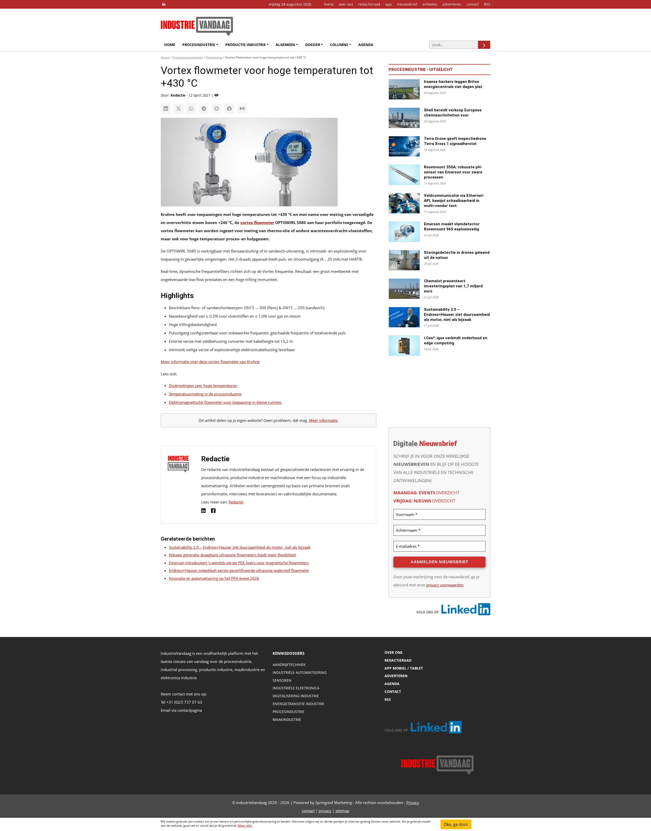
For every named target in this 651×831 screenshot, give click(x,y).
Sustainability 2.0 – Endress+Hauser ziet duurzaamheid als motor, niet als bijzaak (239, 547)
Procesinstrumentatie (187, 57)
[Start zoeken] (484, 45)
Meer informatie (323, 420)
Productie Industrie (245, 44)
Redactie (236, 501)
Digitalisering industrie (296, 695)
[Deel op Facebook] (229, 108)
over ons (346, 4)
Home (169, 44)
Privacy (412, 802)
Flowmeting (214, 57)
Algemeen (285, 44)
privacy (325, 810)
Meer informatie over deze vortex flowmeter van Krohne (210, 361)
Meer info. (245, 825)
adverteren (451, 4)
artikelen (429, 4)
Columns (339, 44)
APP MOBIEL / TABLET (403, 668)
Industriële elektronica (296, 688)
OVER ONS (393, 652)
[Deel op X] (178, 108)
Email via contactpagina (181, 710)
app (388, 4)
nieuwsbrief (407, 4)
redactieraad (369, 4)
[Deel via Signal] (217, 108)
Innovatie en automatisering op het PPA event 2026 (214, 578)
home (329, 4)
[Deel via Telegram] (204, 108)
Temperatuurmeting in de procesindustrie (205, 393)
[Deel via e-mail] (242, 108)
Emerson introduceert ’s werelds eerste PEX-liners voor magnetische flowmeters (239, 562)
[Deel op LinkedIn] (166, 108)
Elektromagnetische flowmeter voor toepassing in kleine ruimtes (225, 402)
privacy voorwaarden (444, 584)
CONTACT (392, 691)
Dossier (312, 44)
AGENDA (392, 683)
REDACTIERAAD (397, 660)
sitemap (342, 810)
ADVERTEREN (395, 675)
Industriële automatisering (300, 672)
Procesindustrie (198, 44)
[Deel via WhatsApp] (191, 108)
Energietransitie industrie (298, 703)
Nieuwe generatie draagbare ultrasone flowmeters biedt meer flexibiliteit (232, 554)
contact (472, 4)
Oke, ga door (456, 824)
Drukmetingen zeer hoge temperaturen (203, 385)
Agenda (365, 44)
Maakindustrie (287, 719)
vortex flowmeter (257, 222)
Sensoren (282, 680)
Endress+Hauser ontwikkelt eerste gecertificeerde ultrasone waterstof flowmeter (239, 570)
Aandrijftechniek (289, 664)
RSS (487, 4)
